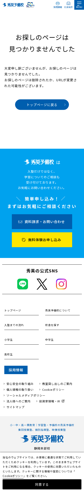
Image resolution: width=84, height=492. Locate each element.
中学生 (49, 339)
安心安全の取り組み (20, 384)
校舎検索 (68, 7)
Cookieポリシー (53, 389)
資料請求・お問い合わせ (45, 221)
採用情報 (57, 7)
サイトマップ (15, 407)
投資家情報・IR (49, 401)
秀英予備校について (57, 310)
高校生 (8, 354)
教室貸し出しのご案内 (57, 384)
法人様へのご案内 (18, 401)
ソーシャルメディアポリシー (25, 395)
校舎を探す (52, 325)
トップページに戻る (42, 104)
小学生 (8, 339)
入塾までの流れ (14, 325)
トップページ (12, 310)
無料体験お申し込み (44, 239)
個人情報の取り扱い (20, 389)
